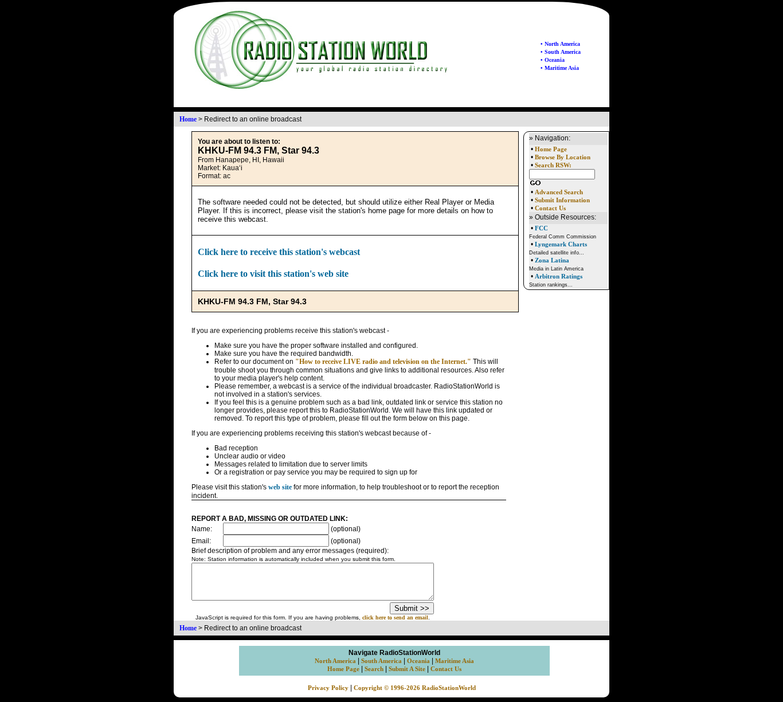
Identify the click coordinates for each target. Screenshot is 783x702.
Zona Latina (552, 260)
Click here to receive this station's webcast (279, 252)
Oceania (418, 661)
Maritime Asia (454, 661)
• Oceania (553, 60)
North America (335, 661)
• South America (561, 52)
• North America (560, 44)
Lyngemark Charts (561, 244)
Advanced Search (559, 192)
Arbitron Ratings (558, 276)
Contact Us (550, 208)
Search (374, 669)
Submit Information (562, 200)
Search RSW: (553, 165)
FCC (541, 228)
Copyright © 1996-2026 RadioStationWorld (415, 688)
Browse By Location (562, 157)
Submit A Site (407, 669)
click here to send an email (395, 617)
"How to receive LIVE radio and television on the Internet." (383, 362)
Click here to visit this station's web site (273, 274)
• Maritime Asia (560, 68)
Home (188, 119)
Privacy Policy (328, 688)
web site (280, 487)
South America (381, 661)
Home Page (551, 149)
